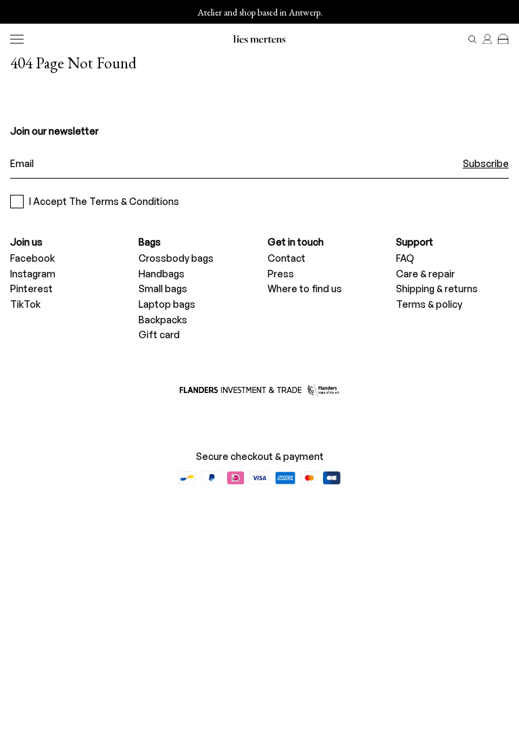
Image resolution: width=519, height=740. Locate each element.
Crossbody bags (176, 258)
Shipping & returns (437, 288)
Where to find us (305, 288)
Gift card (159, 334)
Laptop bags (167, 304)
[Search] (472, 39)
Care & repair (425, 273)
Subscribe (486, 163)
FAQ (405, 258)
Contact (286, 258)
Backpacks (163, 319)
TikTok (25, 304)
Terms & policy (429, 304)
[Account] (487, 39)
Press (281, 273)
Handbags (161, 273)
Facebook (32, 258)
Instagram (32, 273)
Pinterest (31, 288)
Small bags (163, 288)
